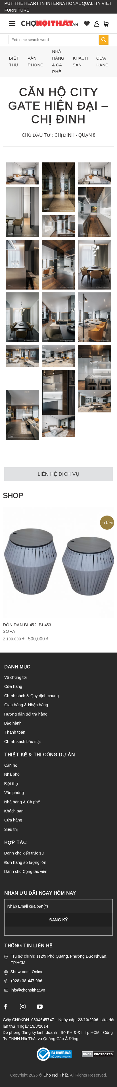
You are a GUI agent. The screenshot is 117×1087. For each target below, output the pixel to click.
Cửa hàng (102, 61)
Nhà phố (12, 774)
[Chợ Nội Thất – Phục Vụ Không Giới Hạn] (49, 23)
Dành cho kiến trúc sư (24, 853)
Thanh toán (14, 732)
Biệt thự (14, 61)
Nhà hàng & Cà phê (58, 61)
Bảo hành (13, 723)
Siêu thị (11, 829)
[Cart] (105, 23)
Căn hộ (10, 765)
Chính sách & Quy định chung (31, 695)
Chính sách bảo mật (22, 741)
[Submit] (103, 40)
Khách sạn (80, 61)
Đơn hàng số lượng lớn (25, 862)
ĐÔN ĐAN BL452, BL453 (27, 624)
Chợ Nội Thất (55, 1075)
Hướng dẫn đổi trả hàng (25, 714)
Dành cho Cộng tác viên (25, 871)
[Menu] (12, 23)
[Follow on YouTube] (40, 1007)
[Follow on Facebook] (6, 1007)
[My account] (96, 24)
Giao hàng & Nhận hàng (26, 705)
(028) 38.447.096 (26, 981)
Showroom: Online (27, 971)
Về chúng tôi (15, 677)
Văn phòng (35, 61)
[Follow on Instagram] (23, 1007)
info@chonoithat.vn (28, 990)
